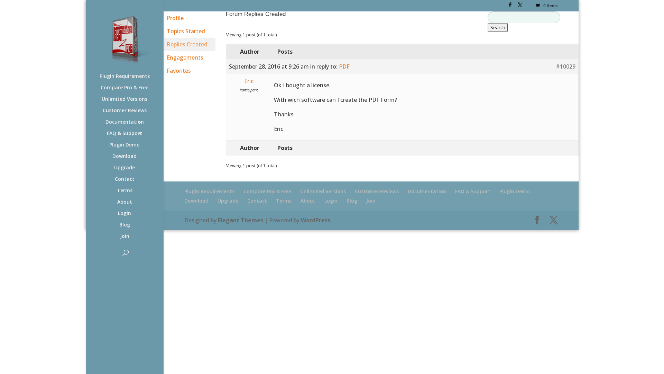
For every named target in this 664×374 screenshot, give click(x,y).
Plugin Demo (124, 145)
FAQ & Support (124, 133)
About (124, 202)
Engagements (185, 57)
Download (124, 156)
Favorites (179, 70)
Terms (124, 191)
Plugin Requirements (125, 76)
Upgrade (124, 168)
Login (124, 213)
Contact (125, 179)
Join (124, 236)
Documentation (124, 122)
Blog (124, 225)
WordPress (315, 220)
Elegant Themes (240, 220)
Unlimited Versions (124, 99)
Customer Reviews (125, 111)
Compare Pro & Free (124, 88)
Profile (175, 18)
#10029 (565, 66)
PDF (344, 66)
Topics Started (186, 31)
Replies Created (187, 44)
